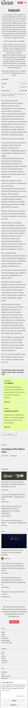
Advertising (4, 678)
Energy (3, 632)
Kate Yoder (7, 558)
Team (2, 654)
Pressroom (4, 662)
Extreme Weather (5, 640)
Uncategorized (23, 87)
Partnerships (4, 660)
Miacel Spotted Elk (6, 516)
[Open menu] (25, 2)
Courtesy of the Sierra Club (12, 450)
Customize (13, 705)
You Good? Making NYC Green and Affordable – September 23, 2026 (13, 497)
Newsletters (4, 672)
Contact (3, 656)
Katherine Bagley (5, 596)
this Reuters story (18, 150)
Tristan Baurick (5, 573)
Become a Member (6, 676)
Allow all (14, 700)
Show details (20, 696)
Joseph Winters (5, 587)
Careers (3, 658)
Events (3, 674)
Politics (3, 634)
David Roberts (4, 79)
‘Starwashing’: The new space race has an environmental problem (12, 552)
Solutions (3, 636)
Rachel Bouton (5, 490)
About (2, 652)
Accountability (5, 638)
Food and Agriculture (6, 642)
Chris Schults (4, 455)
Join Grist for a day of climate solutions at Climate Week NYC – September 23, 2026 (13, 484)
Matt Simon (4, 525)
